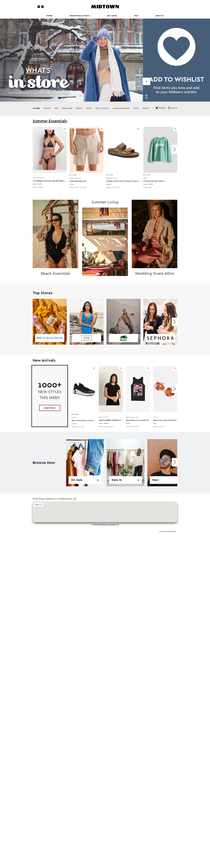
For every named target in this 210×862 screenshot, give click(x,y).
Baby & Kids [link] (67, 108)
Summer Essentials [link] (121, 108)
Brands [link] (146, 108)
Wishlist (162, 108)
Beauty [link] (79, 108)
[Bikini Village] (87, 322)
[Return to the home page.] (105, 6)
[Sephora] (160, 322)
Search (174, 108)
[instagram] (42, 6)
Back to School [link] (102, 108)
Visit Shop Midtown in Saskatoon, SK (106, 524)
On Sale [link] (36, 108)
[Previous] (139, 81)
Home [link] (89, 108)
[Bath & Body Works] (50, 322)
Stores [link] (136, 108)
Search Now (49, 408)
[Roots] (123, 322)
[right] (174, 149)
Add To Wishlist (64, 129)
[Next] (146, 81)
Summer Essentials (50, 121)
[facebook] (39, 6)
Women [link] (47, 108)
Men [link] (56, 108)
